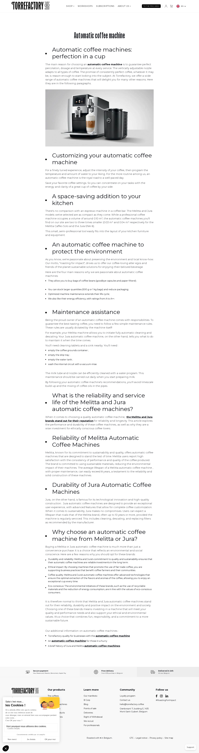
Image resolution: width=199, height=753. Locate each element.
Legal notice (141, 738)
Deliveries (88, 712)
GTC (131, 738)
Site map (169, 738)
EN (182, 6)
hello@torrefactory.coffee (132, 704)
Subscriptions (105, 6)
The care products (56, 712)
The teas (52, 721)
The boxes (52, 700)
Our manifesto (90, 696)
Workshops (85, 6)
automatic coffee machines (102, 645)
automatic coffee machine (113, 635)
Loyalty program (127, 696)
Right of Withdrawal (93, 717)
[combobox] (181, 6)
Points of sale (90, 708)
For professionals (92, 725)
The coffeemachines (57, 704)
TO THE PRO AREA (151, 6)
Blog (86, 704)
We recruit (89, 721)
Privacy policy (156, 738)
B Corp (87, 700)
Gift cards (52, 725)
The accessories (55, 717)
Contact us (125, 700)
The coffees (53, 696)
